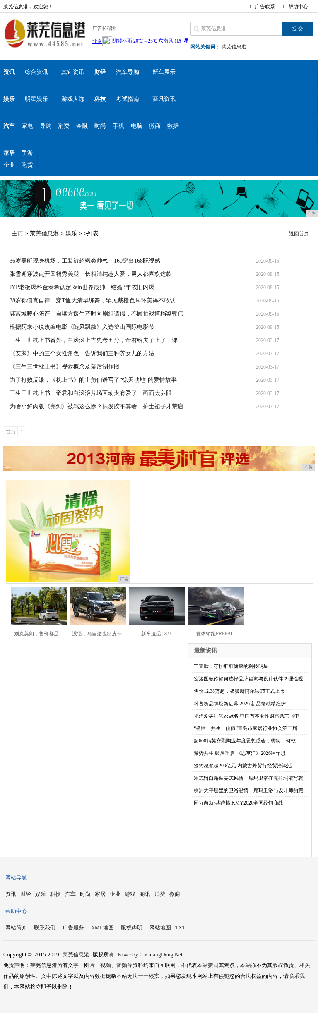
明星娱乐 (36, 99)
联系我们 (44, 927)
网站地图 (160, 927)
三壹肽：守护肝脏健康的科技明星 (231, 666)
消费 (64, 126)
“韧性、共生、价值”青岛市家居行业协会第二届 (245, 728)
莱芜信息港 (234, 47)
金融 (82, 126)
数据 (173, 126)
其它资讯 (72, 72)
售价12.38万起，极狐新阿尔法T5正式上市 (239, 691)
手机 (118, 126)
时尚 (85, 894)
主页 (17, 233)
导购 (45, 126)
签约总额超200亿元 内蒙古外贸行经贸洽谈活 (243, 766)
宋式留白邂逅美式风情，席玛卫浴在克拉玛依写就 (248, 778)
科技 (55, 894)
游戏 (130, 894)
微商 (155, 126)
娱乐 (71, 233)
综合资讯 (36, 72)
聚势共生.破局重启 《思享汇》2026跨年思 (240, 753)
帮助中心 (298, 7)
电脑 (136, 126)
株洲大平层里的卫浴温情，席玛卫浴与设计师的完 (248, 790)
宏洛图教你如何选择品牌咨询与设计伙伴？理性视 (248, 679)
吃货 (27, 165)
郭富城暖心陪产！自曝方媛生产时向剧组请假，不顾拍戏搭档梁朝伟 (96, 314)
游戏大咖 (72, 99)
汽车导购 (127, 72)
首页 (11, 432)
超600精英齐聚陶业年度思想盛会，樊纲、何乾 (245, 741)
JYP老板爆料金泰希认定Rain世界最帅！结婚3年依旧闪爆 (82, 287)
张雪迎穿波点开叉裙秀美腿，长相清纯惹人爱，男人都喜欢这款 (91, 274)
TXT (180, 927)
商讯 (145, 894)
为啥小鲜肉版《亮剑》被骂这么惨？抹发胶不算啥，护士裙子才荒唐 (96, 406)
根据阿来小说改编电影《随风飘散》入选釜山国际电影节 (82, 327)
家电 (27, 126)
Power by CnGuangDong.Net (150, 954)
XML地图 (102, 927)
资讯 (10, 894)
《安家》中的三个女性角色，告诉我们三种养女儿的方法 (82, 353)
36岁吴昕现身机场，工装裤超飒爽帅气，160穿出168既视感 (85, 261)
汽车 (70, 894)
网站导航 (16, 877)
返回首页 (299, 234)
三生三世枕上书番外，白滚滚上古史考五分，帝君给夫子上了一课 (94, 340)
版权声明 (131, 927)
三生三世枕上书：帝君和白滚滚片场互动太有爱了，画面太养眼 (91, 393)
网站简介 (16, 927)
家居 (9, 153)
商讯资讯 (164, 99)
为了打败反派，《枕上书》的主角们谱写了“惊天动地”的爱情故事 (93, 380)
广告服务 (73, 927)
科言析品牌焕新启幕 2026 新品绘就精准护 (240, 703)
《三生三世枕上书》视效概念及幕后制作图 (65, 367)
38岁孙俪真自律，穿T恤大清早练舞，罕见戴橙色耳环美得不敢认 (93, 300)
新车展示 (164, 72)
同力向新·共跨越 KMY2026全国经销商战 (238, 803)
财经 (25, 894)
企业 (9, 165)
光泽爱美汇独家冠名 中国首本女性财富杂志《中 (246, 716)
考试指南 (127, 99)
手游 (27, 153)
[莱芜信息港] (44, 47)
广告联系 (265, 7)
